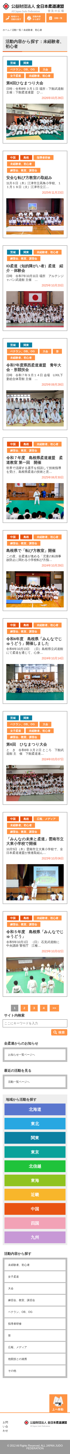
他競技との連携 (17, 1358)
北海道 (35, 1109)
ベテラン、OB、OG (20, 1311)
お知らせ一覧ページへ (21, 1054)
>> (54, 1008)
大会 (10, 1288)
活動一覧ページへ (19, 1081)
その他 (12, 1370)
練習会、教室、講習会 (21, 1300)
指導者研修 (15, 1323)
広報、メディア (17, 1347)
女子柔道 (13, 1276)
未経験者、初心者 (19, 1264)
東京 (35, 1152)
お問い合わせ (5, 1426)
